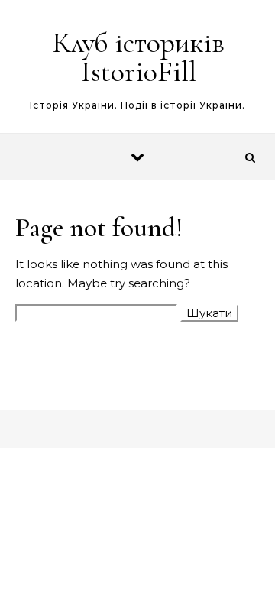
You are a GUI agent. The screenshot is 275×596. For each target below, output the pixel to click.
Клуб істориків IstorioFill (138, 57)
